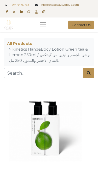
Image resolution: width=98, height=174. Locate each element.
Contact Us (81, 25)
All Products (19, 43)
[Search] (88, 73)
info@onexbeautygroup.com (60, 5)
